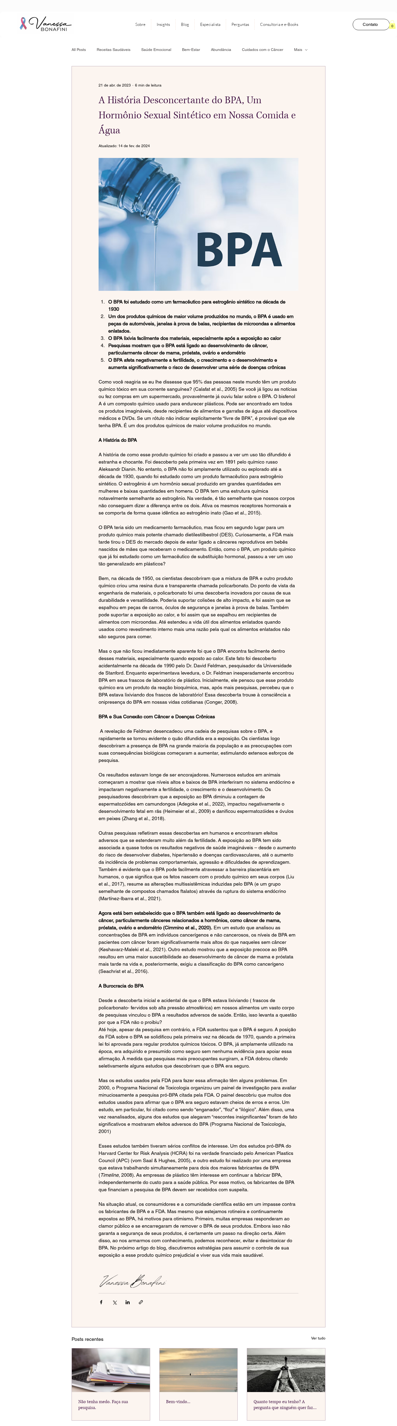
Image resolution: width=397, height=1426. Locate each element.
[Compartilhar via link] (140, 1302)
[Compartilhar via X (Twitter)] (114, 1302)
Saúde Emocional (156, 49)
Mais (298, 49)
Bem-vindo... (178, 1402)
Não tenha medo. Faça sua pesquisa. (103, 1405)
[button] (392, 24)
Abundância (221, 49)
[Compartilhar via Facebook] (101, 1302)
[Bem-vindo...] (199, 1370)
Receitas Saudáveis (113, 49)
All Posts (79, 49)
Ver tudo (318, 1338)
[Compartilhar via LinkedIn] (127, 1302)
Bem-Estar (191, 49)
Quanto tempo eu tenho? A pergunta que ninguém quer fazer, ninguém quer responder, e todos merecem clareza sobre (286, 1405)
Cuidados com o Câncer (262, 49)
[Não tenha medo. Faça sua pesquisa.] (111, 1370)
